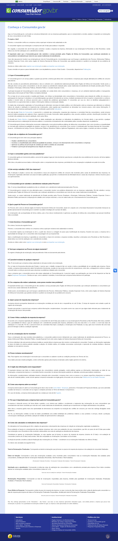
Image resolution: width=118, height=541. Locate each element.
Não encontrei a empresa (23, 523)
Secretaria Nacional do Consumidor (62, 523)
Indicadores (107, 19)
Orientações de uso (93, 523)
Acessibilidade (97, 5)
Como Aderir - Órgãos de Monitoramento (64, 526)
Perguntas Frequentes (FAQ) (96, 526)
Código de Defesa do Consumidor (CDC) (64, 530)
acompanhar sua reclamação (55, 66)
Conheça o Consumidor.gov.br (96, 521)
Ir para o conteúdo (10, 5)
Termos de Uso (92, 520)
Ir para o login (28, 5)
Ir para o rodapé (37, 5)
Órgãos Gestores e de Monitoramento (63, 520)
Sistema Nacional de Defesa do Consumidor (65, 525)
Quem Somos (56, 528)
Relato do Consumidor (25, 112)
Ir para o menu (20, 5)
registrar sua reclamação (34, 66)
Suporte (58, 393)
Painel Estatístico (21, 521)
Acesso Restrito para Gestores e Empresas (28, 526)
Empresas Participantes (96, 19)
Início (74, 19)
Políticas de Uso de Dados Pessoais (94, 377)
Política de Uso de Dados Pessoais (98, 525)
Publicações (87, 69)
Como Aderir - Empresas (60, 388)
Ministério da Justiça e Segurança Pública (64, 521)
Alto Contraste (106, 5)
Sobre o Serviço (82, 19)
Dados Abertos (22, 119)
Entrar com (104, 11)
